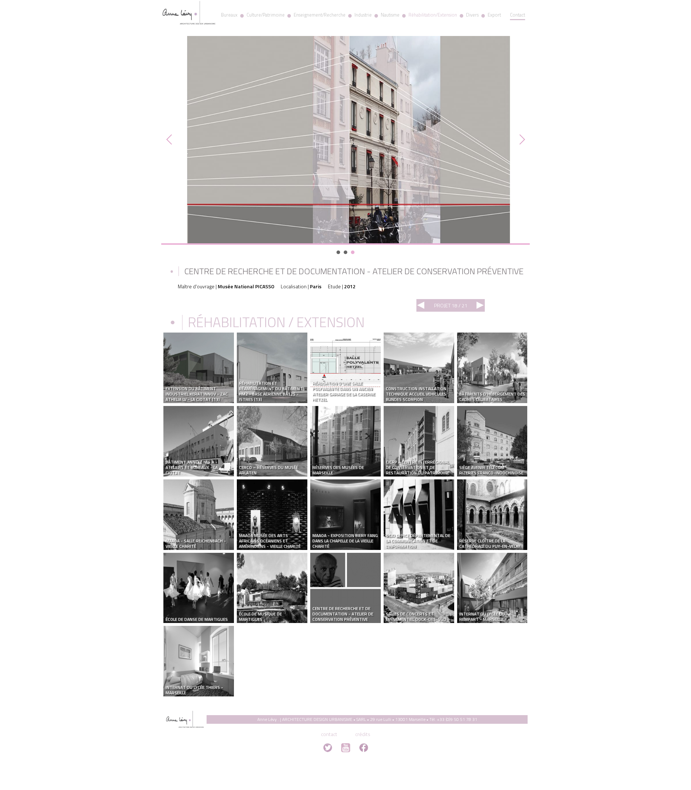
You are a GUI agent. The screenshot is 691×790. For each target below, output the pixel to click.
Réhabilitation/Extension (432, 14)
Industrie (363, 14)
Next (520, 139)
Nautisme (390, 14)
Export (494, 14)
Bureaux (229, 14)
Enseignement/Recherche (320, 14)
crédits (362, 734)
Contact (517, 14)
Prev (170, 139)
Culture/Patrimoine (266, 14)
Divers (472, 14)
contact (329, 734)
